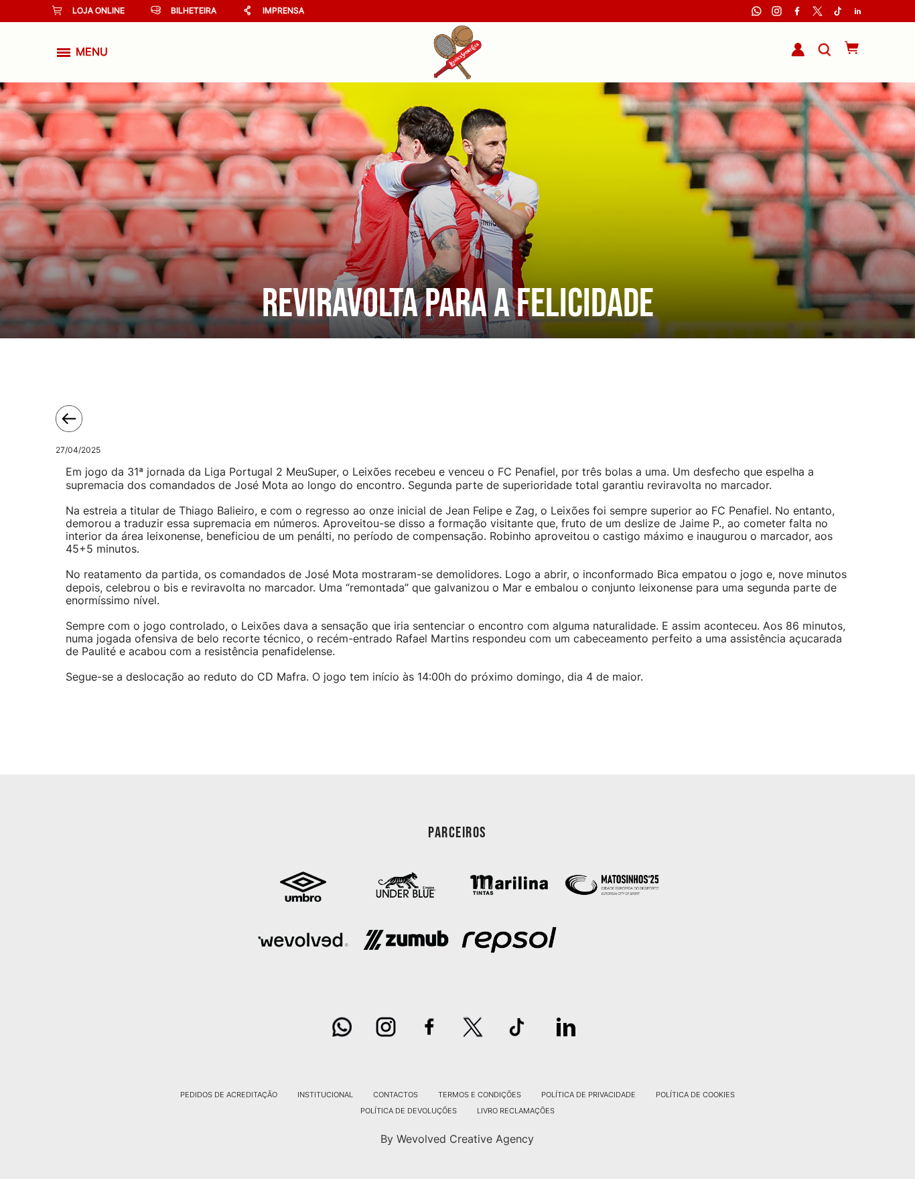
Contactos (395, 1094)
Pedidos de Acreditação (228, 1094)
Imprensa (283, 10)
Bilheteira (193, 10)
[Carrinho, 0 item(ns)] (845, 47)
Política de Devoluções (408, 1110)
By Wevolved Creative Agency (457, 1139)
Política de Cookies (695, 1094)
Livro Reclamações (516, 1110)
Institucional (325, 1094)
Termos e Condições (479, 1094)
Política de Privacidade (588, 1094)
